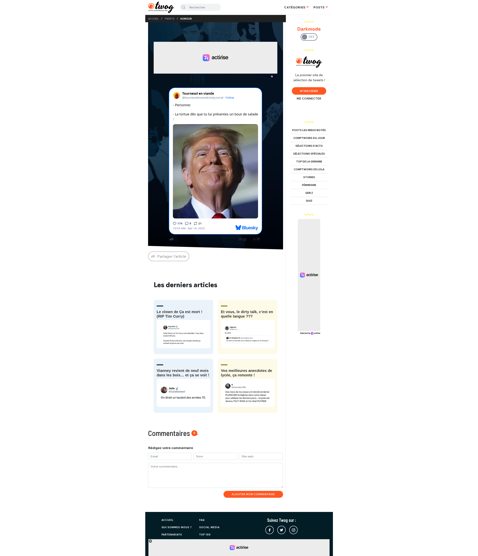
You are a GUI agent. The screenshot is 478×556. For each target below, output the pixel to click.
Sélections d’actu (309, 145)
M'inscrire (309, 91)
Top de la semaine (309, 161)
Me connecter (309, 98)
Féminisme (309, 185)
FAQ (202, 519)
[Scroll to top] (469, 547)
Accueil (153, 18)
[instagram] (293, 530)
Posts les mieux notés (309, 130)
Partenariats (172, 534)
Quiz (309, 200)
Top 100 (205, 534)
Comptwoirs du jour (309, 138)
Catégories (294, 7)
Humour (186, 18)
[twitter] (281, 530)
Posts (319, 7)
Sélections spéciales (309, 153)
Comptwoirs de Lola (309, 169)
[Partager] (171, 239)
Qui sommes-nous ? (177, 527)
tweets (169, 18)
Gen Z (309, 193)
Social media (209, 527)
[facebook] (269, 530)
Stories (309, 177)
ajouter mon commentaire (253, 494)
